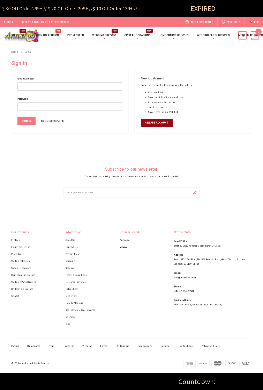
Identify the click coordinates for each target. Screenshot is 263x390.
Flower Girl (68, 345)
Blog (68, 323)
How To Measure (74, 302)
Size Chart (71, 295)
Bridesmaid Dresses (22, 288)
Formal (104, 345)
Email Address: (25, 78)
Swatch (15, 295)
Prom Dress (75, 35)
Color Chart (72, 288)
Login (28, 51)
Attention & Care (211, 345)
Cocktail (165, 345)
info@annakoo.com (185, 277)
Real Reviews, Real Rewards (80, 309)
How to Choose (186, 345)
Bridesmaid (123, 345)
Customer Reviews (75, 281)
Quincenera (33, 345)
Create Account (156, 122)
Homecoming (144, 345)
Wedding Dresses (104, 35)
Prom (51, 345)
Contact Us (71, 246)
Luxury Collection (46, 35)
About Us (70, 239)
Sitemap (70, 316)
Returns (70, 267)
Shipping (70, 260)
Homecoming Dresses (174, 35)
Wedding (87, 345)
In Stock (18, 35)
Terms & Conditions (76, 274)
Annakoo (125, 239)
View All (124, 246)
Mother (15, 345)
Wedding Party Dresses (213, 35)
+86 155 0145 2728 (184, 290)
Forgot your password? (52, 120)
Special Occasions (138, 35)
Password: (22, 98)
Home (14, 51)
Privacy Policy (73, 253)
